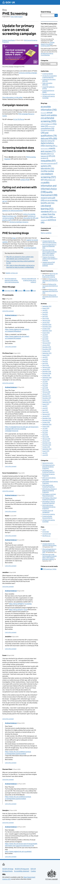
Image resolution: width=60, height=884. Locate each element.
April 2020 (45, 339)
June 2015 (45, 455)
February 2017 (46, 414)
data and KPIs (49, 138)
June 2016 (45, 430)
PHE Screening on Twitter (49, 569)
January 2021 (46, 322)
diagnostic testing (47, 141)
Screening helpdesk (47, 73)
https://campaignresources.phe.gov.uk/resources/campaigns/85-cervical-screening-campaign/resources (21, 429)
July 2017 (44, 406)
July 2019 (45, 357)
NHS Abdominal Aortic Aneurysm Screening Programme (48, 466)
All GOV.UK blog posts (22, 869)
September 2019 (46, 353)
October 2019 (46, 351)
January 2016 (46, 441)
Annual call (44, 112)
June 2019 (45, 359)
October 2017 (46, 400)
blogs (14, 238)
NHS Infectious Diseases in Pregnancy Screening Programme (49, 490)
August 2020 (46, 332)
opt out (4, 201)
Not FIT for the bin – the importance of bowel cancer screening (50, 275)
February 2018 (46, 392)
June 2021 (45, 312)
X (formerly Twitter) (9, 290)
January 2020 (46, 345)
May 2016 (45, 432)
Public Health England (16, 16)
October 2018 (46, 375)
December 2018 (46, 371)
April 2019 (45, 363)
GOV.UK (33, 869)
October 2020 (46, 328)
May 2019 (45, 361)
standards (47, 211)
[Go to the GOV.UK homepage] (8, 2)
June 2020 (45, 336)
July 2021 (45, 310)
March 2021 (45, 318)
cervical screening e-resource (18, 222)
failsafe (45, 154)
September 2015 (46, 449)
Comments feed (46, 533)
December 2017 (46, 396)
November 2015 (46, 445)
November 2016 (46, 420)
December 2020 (46, 324)
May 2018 (45, 385)
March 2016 (45, 436)
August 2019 (45, 355)
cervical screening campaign (28, 73)
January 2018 (46, 394)
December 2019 (46, 347)
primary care (14, 273)
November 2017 (46, 398)
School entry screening (48, 514)
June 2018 (45, 383)
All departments (7, 871)
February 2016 (46, 438)
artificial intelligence (47, 124)
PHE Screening (14, 13)
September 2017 (46, 402)
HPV (51, 156)
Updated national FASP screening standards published (48, 264)
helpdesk (8, 273)
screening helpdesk (30, 248)
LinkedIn (27, 290)
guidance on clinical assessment (12, 210)
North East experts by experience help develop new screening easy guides (12, 280)
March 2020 (45, 341)
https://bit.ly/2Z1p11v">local (18, 609)
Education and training (48, 94)
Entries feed (45, 531)
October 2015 (46, 447)
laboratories (47, 168)
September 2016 (46, 424)
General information (47, 463)
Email (34, 290)
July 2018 (45, 381)
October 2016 (46, 422)
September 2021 (46, 306)
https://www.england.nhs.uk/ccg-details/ (18, 851)
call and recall (51, 126)
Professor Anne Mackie (8, 40)
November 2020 (46, 326)
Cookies (33, 871)
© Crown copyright (51, 879)
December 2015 (46, 443)
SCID (47, 200)
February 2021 (46, 320)
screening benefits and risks (49, 203)
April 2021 (45, 316)
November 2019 (46, 349)
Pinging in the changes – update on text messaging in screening (49, 258)
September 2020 (47, 330)
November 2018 (46, 373)
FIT (52, 154)
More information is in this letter (12, 97)
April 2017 (45, 410)
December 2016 (46, 418)
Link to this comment (8, 311)
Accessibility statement (21, 871)
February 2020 (46, 343)
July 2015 (44, 453)
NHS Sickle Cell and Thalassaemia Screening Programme (48, 506)
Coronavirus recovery (47, 130)
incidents (44, 158)
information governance (48, 163)
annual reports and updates (49, 115)
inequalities (48, 160)
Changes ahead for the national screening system (47, 44)
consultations (47, 128)
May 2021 (45, 314)
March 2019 (45, 365)
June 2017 (45, 408)
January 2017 (45, 416)
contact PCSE (24, 180)
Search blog (46, 12)
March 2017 (45, 412)
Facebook (20, 290)
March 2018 (45, 390)
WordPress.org (46, 535)
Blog (4, 9)
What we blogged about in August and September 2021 (49, 246)
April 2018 (45, 388)
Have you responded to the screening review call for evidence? (29, 280)
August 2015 (45, 451)
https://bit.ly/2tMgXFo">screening (20, 604)
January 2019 (46, 369)
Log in (44, 529)
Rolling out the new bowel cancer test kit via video (50, 280)
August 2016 (45, 426)
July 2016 (45, 428)
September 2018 (46, 377)
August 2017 (45, 404)
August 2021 (45, 308)
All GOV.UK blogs (7, 869)
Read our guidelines (46, 233)
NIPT (44, 180)
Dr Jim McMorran (18, 119)
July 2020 (45, 334)
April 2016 (45, 434)
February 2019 (46, 367)
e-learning (50, 146)
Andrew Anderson (11, 315)
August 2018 (45, 379)
